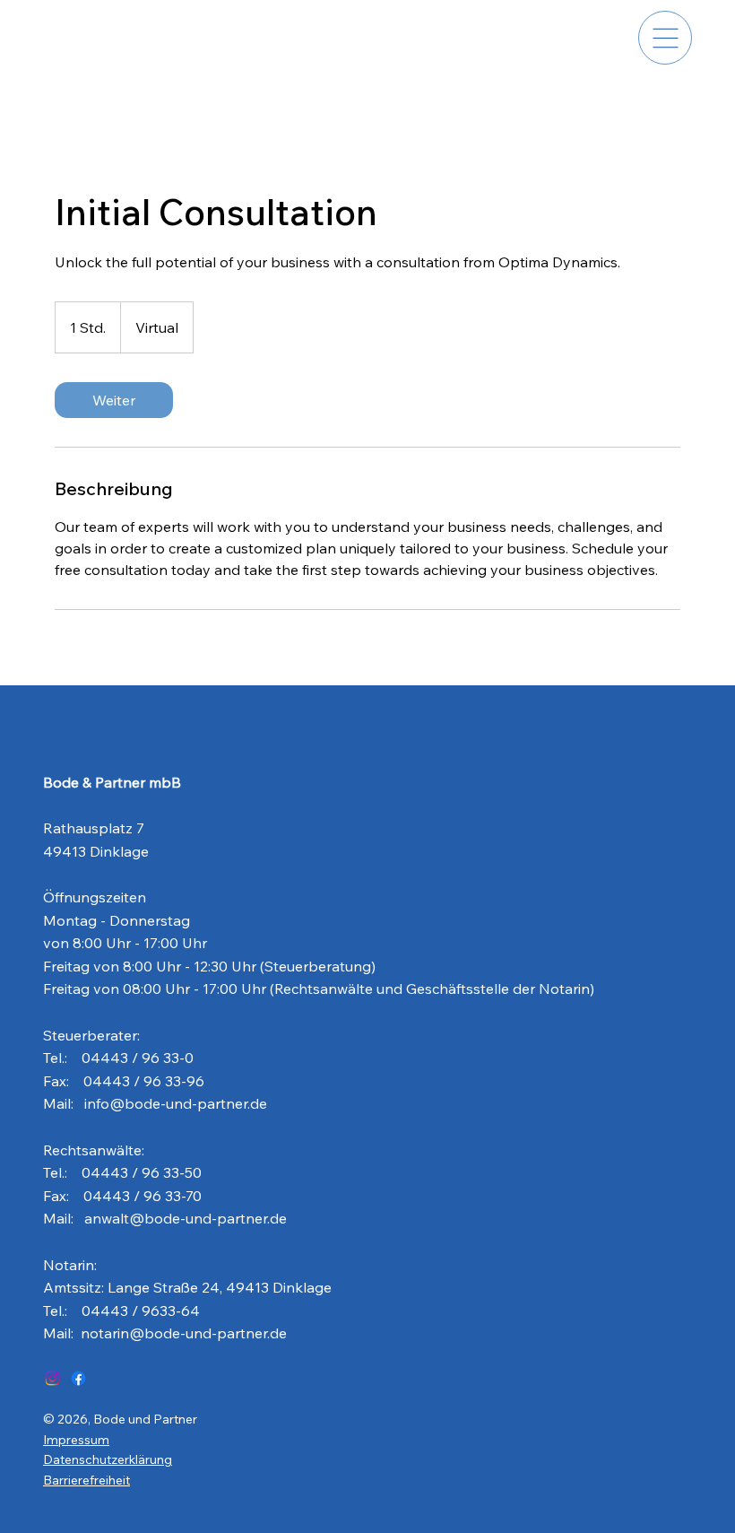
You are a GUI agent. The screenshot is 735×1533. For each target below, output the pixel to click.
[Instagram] (52, 1378)
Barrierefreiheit (86, 1480)
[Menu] (665, 38)
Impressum (76, 1440)
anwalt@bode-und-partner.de (185, 1218)
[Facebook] (78, 1378)
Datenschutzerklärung (107, 1459)
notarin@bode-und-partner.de (184, 1333)
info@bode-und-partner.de (175, 1103)
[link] (114, 400)
